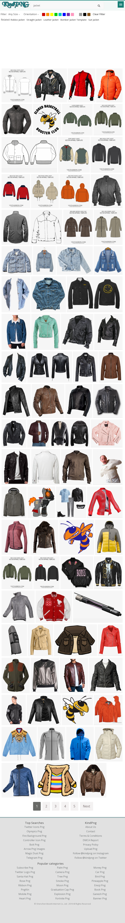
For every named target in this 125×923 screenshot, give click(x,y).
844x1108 (37, 691)
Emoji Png (100, 885)
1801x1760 (8, 759)
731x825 (33, 516)
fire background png (34, 835)
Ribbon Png (25, 885)
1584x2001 (34, 445)
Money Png (100, 867)
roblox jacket (18, 19)
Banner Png (100, 898)
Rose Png (25, 881)
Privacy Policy (90, 844)
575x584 (99, 723)
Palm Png (62, 867)
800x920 (7, 415)
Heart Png (25, 898)
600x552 (7, 272)
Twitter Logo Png (25, 872)
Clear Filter (99, 14)
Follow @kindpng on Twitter (91, 857)
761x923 (36, 206)
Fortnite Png (62, 898)
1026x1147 (100, 415)
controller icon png (34, 840)
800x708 (32, 723)
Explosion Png (62, 894)
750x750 (71, 415)
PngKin (25, 889)
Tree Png (62, 876)
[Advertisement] (62, 44)
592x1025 (8, 723)
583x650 (38, 133)
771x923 (99, 242)
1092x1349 (38, 483)
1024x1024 (38, 310)
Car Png (100, 872)
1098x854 (93, 516)
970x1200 (8, 347)
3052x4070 (8, 516)
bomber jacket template (73, 19)
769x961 (84, 795)
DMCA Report (90, 840)
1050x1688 (40, 272)
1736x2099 (74, 100)
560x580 (37, 415)
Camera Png (62, 872)
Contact (90, 831)
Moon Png (62, 885)
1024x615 (8, 445)
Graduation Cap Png (62, 889)
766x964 (7, 380)
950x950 (7, 654)
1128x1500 (101, 552)
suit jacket (93, 19)
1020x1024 (40, 100)
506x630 (33, 654)
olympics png (34, 831)
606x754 (7, 310)
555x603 (36, 242)
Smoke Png (62, 881)
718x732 (99, 272)
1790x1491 (43, 795)
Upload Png (90, 849)
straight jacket (34, 19)
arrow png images (34, 849)
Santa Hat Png (25, 876)
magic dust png (34, 853)
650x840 (37, 347)
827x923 (63, 170)
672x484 (33, 380)
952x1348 (100, 347)
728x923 (39, 587)
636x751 (98, 483)
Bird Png (100, 876)
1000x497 (8, 170)
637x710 (65, 206)
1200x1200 (73, 310)
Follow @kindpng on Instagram (91, 853)
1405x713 (79, 620)
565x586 (61, 516)
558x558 (99, 587)
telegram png (34, 857)
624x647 (94, 691)
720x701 (67, 723)
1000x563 (97, 206)
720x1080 (8, 620)
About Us (90, 827)
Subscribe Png (25, 867)
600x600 (96, 170)
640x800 (7, 483)
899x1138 (8, 691)
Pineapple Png (100, 881)
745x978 (43, 759)
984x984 (7, 242)
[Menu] (121, 4)
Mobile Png (25, 894)
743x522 (56, 445)
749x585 (62, 272)
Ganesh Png (100, 894)
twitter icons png (34, 827)
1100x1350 (104, 654)
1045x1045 (37, 552)
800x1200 (79, 380)
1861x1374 (60, 654)
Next (86, 806)
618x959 (72, 759)
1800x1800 (97, 445)
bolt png (34, 844)
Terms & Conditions (90, 835)
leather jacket (51, 19)
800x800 (66, 483)
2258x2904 (103, 100)
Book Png (100, 889)
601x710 (7, 206)
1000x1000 (8, 100)
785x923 (69, 242)
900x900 (7, 133)
